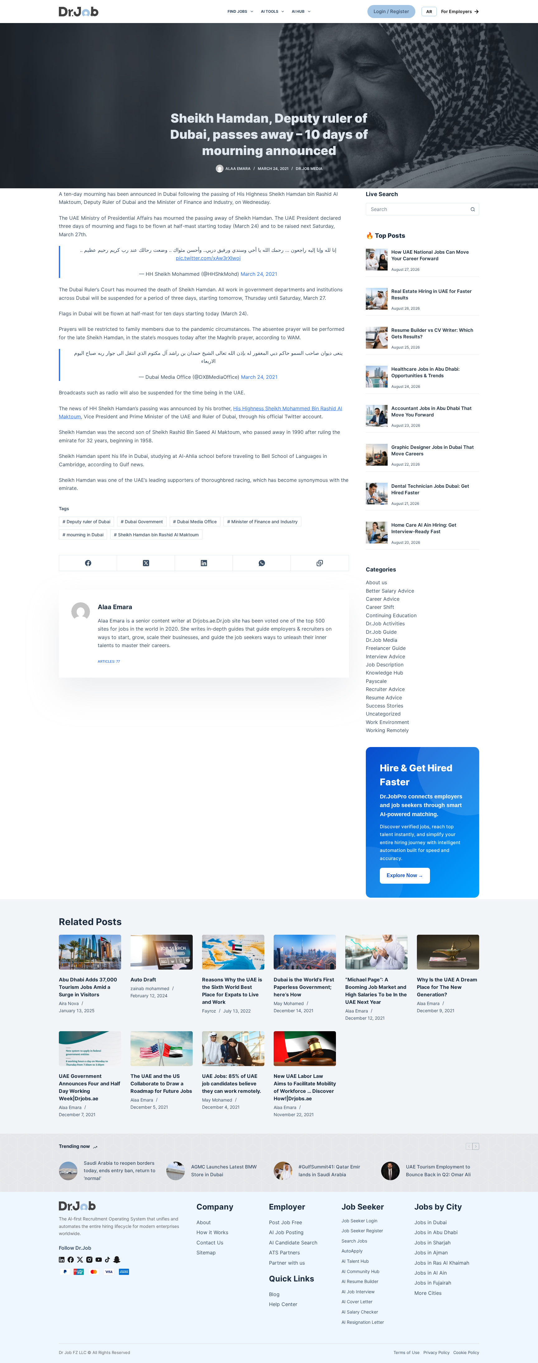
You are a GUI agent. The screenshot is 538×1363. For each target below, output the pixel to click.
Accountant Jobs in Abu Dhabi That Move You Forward (431, 411)
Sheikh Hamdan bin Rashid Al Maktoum (156, 534)
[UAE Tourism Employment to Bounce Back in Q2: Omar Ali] (390, 1171)
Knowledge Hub (384, 673)
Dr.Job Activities (385, 623)
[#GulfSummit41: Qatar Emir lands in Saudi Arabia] (283, 1171)
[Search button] (472, 209)
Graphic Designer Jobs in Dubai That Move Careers (432, 450)
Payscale (376, 681)
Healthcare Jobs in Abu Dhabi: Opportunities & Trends (425, 372)
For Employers (460, 11)
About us (376, 582)
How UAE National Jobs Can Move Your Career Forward (430, 255)
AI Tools (269, 11)
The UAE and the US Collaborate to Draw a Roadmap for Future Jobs (161, 1083)
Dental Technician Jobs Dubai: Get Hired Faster (430, 489)
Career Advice (382, 599)
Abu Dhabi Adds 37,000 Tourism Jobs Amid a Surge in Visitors (88, 987)
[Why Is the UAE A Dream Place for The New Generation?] (448, 952)
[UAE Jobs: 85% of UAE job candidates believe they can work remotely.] (233, 1048)
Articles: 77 (109, 661)
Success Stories (384, 706)
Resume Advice (384, 697)
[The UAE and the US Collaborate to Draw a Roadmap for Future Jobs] (161, 1048)
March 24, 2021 (259, 274)
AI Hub (298, 11)
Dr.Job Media (309, 168)
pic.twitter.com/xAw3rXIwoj (208, 258)
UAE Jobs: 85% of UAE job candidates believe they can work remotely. (231, 1083)
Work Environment (387, 722)
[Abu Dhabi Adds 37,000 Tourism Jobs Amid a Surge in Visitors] (90, 952)
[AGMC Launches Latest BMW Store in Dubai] (175, 1171)
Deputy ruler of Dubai (86, 521)
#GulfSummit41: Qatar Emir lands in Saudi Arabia (329, 1170)
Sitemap (206, 1252)
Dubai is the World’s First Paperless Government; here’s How (304, 987)
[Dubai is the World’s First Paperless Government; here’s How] (305, 952)
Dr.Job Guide (381, 632)
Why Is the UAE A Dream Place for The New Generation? (447, 987)
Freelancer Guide (386, 648)
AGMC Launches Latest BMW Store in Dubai (224, 1170)
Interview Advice (385, 656)
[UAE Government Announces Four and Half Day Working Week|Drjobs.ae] (90, 1048)
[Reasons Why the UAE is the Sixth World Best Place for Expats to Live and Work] (233, 952)
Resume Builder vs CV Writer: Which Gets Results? (432, 333)
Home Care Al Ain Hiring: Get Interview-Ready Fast (423, 528)
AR (429, 11)
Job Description (385, 664)
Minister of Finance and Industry (262, 521)
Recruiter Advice (385, 689)
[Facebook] (88, 563)
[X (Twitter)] (146, 563)
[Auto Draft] (161, 952)
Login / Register (391, 11)
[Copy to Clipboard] (320, 563)
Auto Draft (143, 979)
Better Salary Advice (390, 591)
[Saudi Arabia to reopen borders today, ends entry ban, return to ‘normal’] (68, 1171)
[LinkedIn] (204, 563)
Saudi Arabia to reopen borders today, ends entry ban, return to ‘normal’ (119, 1171)
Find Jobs (237, 11)
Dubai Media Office (195, 521)
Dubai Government (142, 521)
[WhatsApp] (262, 563)
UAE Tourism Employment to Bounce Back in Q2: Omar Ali (438, 1170)
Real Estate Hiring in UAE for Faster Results (431, 294)
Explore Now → (405, 875)
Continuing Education (391, 615)
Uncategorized (383, 714)
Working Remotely (387, 730)
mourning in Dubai (83, 534)
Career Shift (380, 607)
